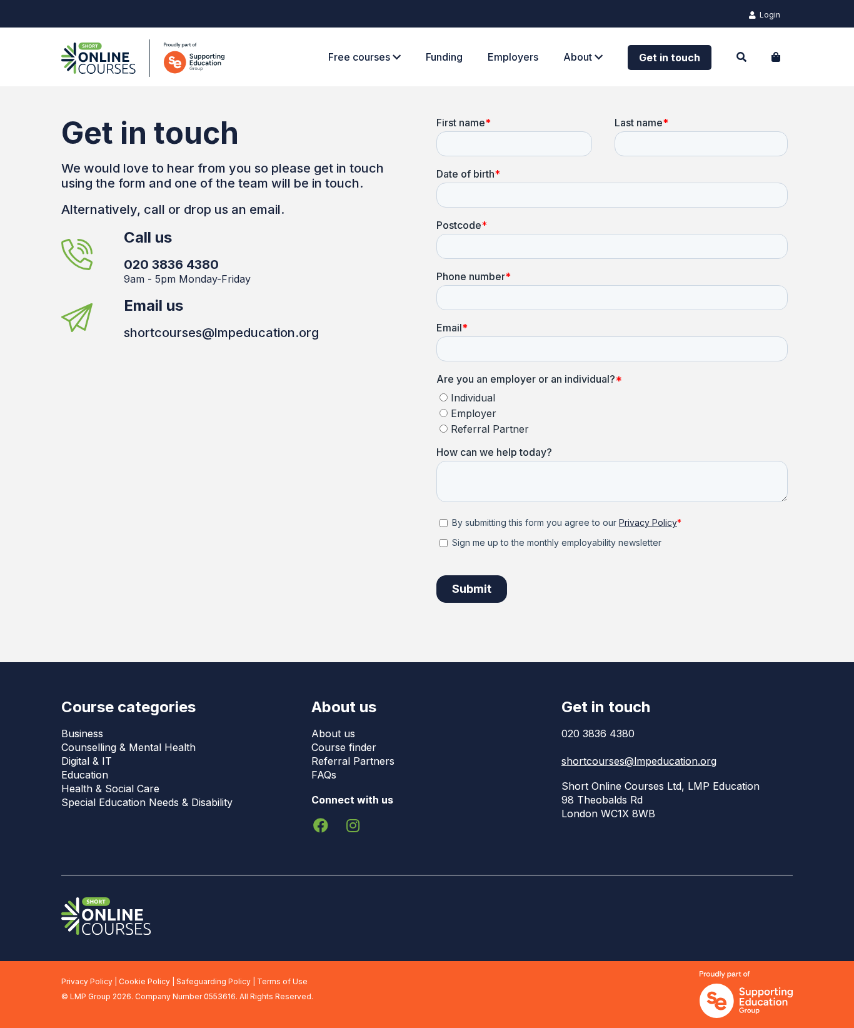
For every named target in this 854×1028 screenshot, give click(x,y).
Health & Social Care (110, 788)
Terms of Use (282, 981)
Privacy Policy (87, 981)
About (579, 57)
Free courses (360, 57)
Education (84, 774)
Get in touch (669, 57)
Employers (513, 57)
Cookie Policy (144, 981)
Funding (444, 57)
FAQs (323, 774)
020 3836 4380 (598, 733)
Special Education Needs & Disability (147, 802)
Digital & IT (86, 761)
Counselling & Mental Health (128, 747)
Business (82, 733)
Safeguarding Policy (213, 981)
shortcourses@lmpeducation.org (221, 332)
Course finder (343, 747)
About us (333, 733)
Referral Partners (352, 761)
